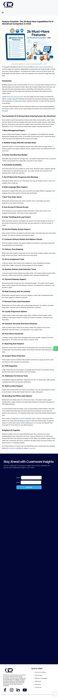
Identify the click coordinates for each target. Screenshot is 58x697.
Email (18, 482)
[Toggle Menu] (3, 12)
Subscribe (29, 487)
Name (18, 477)
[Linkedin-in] (18, 690)
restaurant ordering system (15, 96)
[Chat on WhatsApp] (55, 348)
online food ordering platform (44, 67)
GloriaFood (24, 67)
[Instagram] (12, 690)
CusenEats (22, 418)
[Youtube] (25, 690)
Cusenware (31, 448)
